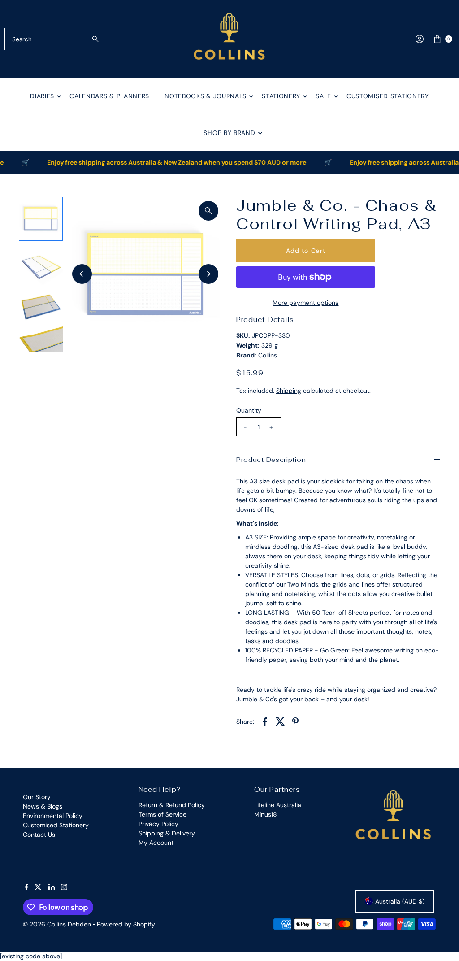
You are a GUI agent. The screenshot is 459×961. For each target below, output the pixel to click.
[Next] (208, 274)
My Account (156, 843)
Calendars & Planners (109, 96)
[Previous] (82, 274)
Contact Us (39, 835)
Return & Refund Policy (172, 805)
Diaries (42, 96)
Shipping (288, 391)
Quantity (248, 410)
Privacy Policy (158, 824)
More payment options (305, 303)
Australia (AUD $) (399, 901)
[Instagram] (64, 888)
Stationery (281, 96)
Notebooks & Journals (206, 96)
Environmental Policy (52, 816)
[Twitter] (38, 888)
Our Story (37, 797)
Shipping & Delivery (167, 833)
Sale (323, 96)
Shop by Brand (229, 133)
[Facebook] (27, 888)
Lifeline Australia (277, 805)
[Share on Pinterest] (295, 720)
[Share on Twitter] (280, 720)
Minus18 (265, 814)
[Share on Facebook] (265, 720)
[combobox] (55, 39)
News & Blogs (42, 806)
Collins (267, 355)
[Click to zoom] (208, 211)
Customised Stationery (387, 96)
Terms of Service (162, 814)
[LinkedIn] (51, 888)
